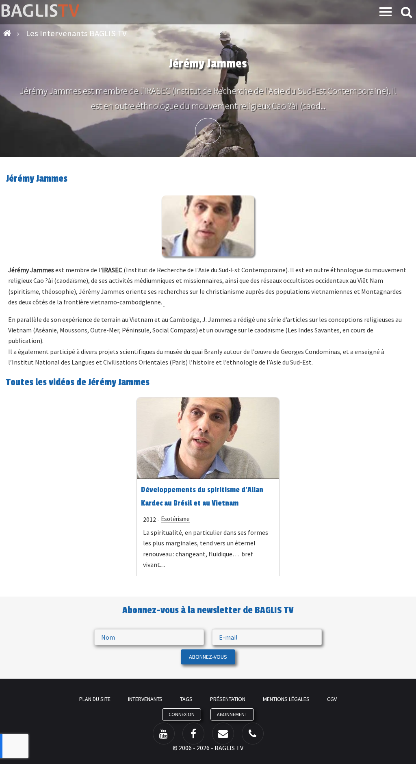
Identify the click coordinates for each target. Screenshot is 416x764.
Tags (186, 699)
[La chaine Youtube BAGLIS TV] (164, 733)
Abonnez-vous (208, 656)
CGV (332, 699)
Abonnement (232, 714)
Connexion (182, 714)
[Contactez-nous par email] (223, 733)
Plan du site (94, 699)
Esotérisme (175, 519)
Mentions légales (286, 699)
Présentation (227, 699)
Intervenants (145, 699)
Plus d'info (208, 131)
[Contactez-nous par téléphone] (253, 733)
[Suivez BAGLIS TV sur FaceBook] (193, 733)
